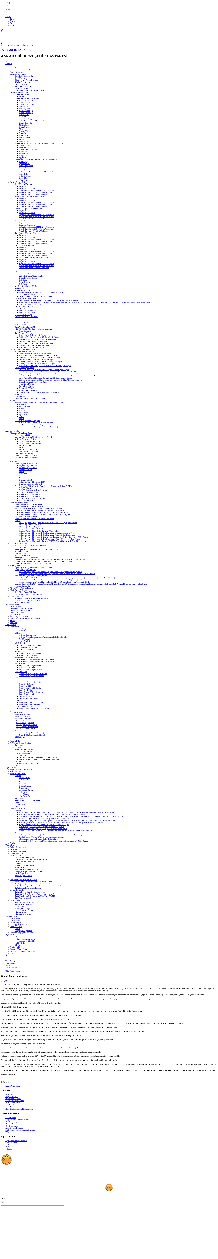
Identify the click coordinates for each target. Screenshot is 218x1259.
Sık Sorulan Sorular (17, 890)
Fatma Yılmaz (24, 147)
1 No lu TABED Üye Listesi (29, 494)
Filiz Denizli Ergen (26, 100)
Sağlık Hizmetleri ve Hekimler (21, 770)
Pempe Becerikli (25, 156)
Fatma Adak (23, 135)
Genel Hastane (20, 78)
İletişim (21, 419)
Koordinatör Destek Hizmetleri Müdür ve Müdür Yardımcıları (37, 160)
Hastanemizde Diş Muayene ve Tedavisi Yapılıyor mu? (34, 894)
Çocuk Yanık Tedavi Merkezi (25, 729)
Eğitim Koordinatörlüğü (23, 315)
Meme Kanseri (20, 867)
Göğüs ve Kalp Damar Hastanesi (26, 80)
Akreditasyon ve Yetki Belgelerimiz (27, 800)
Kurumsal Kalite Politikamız (25, 323)
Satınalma (18, 272)
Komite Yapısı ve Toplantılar (25, 749)
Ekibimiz (18, 776)
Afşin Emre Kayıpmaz (27, 119)
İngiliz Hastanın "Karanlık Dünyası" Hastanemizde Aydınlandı (41, 837)
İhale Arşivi (23, 284)
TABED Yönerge (25, 488)
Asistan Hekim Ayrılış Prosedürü (31, 443)
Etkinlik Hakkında (25, 406)
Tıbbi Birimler (10, 625)
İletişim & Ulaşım (11, 916)
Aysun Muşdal (24, 164)
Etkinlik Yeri (23, 413)
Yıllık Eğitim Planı (21, 553)
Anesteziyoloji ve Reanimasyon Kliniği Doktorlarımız (38, 659)
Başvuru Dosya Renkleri (28, 466)
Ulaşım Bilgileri (15, 923)
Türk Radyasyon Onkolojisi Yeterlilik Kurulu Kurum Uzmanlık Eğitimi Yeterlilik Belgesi (51, 372)
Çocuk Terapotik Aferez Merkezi (26, 727)
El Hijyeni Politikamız (22, 325)
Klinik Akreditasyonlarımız (24, 368)
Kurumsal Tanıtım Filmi (18, 949)
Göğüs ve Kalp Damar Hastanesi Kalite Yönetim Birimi (39, 337)
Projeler (13, 400)
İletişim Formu (15, 920)
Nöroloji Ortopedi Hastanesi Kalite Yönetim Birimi (37, 339)
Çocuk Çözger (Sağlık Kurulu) (30, 688)
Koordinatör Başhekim (23, 94)
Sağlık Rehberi (15, 855)
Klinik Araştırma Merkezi (19, 502)
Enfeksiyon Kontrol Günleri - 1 (30, 763)
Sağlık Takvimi (20, 943)
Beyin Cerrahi (20, 663)
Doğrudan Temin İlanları (28, 278)
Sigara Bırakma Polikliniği (28, 647)
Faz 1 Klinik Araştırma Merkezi (26, 517)
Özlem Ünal (23, 107)
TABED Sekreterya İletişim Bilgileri (32, 498)
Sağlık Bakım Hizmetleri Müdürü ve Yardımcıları (36, 190)
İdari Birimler (15, 270)
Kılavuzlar (23, 474)
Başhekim (22, 186)
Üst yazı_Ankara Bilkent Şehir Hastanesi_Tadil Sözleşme (39, 531)
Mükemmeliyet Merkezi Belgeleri (27, 390)
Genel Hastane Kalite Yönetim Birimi (32, 335)
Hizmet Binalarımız (12, 604)
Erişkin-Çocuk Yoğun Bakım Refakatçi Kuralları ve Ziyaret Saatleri (39, 886)
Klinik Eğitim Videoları (18, 590)
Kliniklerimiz (14, 627)
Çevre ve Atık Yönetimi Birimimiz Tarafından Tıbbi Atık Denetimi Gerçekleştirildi (48, 300)
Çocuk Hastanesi (21, 84)
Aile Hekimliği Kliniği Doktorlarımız (32, 645)
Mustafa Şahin (24, 125)
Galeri (21, 417)
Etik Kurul (14, 462)
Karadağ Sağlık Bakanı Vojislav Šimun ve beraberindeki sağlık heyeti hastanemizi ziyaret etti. (52, 814)
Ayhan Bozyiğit (24, 176)
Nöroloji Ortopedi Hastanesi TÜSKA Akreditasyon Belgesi (40, 362)
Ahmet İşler (23, 162)
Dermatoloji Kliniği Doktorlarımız (31, 702)
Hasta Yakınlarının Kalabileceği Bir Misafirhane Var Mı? (35, 896)
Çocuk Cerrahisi (25, 686)
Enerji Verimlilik (16, 394)
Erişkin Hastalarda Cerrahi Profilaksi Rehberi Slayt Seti (39, 759)
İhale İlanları (23, 280)
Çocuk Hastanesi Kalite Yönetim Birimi (33, 341)
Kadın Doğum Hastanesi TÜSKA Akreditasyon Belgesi (39, 355)
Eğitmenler (23, 415)
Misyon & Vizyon (16, 72)
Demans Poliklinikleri (22, 731)
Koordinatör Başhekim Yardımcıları (27, 98)
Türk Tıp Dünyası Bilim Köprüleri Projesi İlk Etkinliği (38, 427)
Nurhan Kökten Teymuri (28, 149)
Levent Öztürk (24, 96)
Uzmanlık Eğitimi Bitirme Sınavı (26, 449)
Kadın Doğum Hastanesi (23, 86)
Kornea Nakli (19, 863)
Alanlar (17, 929)
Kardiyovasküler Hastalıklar (25, 861)
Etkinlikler (18, 761)
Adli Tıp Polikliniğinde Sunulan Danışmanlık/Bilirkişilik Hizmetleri (43, 637)
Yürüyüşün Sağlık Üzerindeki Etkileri (28, 872)
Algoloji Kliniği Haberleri (28, 655)
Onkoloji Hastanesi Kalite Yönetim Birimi (34, 345)
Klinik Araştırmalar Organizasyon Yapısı (29, 506)
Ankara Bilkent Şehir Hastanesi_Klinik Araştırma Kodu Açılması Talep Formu (47, 533)
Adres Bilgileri (24, 641)
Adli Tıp (18, 633)
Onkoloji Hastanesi (21, 88)
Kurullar (22, 408)
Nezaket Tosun (24, 131)
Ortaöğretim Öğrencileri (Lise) (25, 570)
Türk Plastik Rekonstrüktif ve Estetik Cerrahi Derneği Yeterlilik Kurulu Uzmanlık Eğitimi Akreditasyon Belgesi (59, 376)
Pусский (8, 7)
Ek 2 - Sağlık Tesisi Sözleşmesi (30, 525)
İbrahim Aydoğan (25, 168)
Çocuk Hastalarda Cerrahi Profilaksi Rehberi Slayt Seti (38, 757)
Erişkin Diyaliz (20, 737)
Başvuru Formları (25, 470)
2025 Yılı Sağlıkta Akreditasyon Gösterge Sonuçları (33, 329)
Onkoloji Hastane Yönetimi (24, 221)
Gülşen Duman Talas (26, 105)
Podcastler (13, 953)
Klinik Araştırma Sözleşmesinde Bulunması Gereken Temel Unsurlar (43, 513)
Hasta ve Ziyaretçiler (17, 808)
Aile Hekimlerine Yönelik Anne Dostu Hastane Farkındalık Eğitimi (39, 402)
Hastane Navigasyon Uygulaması (22, 933)
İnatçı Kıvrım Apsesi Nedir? (25, 857)
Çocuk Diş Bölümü (26, 690)
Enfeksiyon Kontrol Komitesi (20, 743)
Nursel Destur (24, 784)
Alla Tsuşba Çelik (25, 796)
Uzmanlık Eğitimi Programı (24, 445)
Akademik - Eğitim (12, 431)
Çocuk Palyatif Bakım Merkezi (26, 725)
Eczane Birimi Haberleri (27, 313)
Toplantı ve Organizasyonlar (25, 939)
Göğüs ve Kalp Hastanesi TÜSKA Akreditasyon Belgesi (39, 357)
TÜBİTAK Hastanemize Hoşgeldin (27, 421)
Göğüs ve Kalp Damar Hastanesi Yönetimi (30, 196)
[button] (8, 17)
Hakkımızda (19, 68)
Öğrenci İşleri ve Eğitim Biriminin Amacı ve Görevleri (34, 568)
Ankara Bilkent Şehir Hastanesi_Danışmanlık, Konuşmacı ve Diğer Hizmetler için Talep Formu (53, 537)
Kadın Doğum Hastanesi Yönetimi (27, 233)
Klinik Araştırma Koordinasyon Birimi (28, 504)
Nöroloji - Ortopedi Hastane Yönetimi (28, 209)
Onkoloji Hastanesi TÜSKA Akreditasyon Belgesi (37, 364)
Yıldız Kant (23, 133)
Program (22, 411)
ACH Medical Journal (22, 602)
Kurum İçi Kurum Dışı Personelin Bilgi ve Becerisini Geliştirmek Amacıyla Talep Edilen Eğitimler (50, 559)
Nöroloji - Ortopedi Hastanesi (20, 610)
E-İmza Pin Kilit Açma (23, 914)
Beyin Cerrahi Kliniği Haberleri (30, 670)
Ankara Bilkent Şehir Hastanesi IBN (32, 482)
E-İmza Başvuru (20, 912)
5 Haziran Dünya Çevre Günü (30, 304)
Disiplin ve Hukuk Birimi (24, 306)
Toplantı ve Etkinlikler (27, 941)
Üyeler (21, 476)
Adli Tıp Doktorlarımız (27, 635)
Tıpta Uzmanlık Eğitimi (23, 435)
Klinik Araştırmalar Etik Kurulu (26, 464)
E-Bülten (18, 945)
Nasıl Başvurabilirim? (27, 639)
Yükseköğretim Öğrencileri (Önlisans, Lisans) (31, 576)
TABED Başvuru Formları (28, 492)
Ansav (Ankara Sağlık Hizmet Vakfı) (28, 902)
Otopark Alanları (16, 927)
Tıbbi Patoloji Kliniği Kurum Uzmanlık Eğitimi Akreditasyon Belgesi (44, 370)
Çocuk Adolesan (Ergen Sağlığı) (30, 682)
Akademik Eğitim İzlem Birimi (21, 433)
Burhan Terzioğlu (25, 123)
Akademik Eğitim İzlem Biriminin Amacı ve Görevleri (34, 437)
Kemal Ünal (23, 141)
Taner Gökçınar (24, 102)
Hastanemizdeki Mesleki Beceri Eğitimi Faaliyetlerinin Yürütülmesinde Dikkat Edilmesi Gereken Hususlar (57, 574)
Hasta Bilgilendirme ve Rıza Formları (28, 888)
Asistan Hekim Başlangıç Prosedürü (32, 441)
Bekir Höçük (23, 178)
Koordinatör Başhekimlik (24, 76)
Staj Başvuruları (15, 566)
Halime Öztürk (24, 137)
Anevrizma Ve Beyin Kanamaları (26, 869)
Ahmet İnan (23, 180)
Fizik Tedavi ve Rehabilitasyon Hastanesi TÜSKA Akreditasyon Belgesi (45, 366)
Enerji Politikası (20, 396)
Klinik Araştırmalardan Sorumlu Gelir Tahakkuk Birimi (34, 519)
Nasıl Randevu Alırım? (18, 851)
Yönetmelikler (24, 478)
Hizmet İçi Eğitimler (22, 551)
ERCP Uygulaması (21, 874)
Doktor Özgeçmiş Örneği (24, 910)
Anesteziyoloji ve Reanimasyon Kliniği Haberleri (36, 661)
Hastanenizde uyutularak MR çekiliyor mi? (30, 892)
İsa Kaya (22, 139)
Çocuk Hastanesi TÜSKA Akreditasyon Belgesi (36, 360)
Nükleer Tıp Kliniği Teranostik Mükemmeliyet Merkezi (39, 392)
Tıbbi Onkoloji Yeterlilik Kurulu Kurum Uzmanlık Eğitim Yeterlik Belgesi (45, 378)
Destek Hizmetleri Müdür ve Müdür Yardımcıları (36, 192)
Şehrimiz (13, 843)
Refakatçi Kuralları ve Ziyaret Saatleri (23, 880)
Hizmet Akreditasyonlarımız (25, 351)
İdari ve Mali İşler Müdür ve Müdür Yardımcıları (32, 121)
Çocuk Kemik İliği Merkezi (24, 723)
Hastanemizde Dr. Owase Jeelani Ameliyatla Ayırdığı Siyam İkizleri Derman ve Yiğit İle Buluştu (53, 841)
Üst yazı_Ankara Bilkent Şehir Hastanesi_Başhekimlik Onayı (41, 529)
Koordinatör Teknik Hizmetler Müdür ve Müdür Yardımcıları (36, 172)
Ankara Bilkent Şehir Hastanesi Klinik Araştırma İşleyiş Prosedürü (38, 508)
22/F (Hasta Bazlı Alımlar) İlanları (31, 276)
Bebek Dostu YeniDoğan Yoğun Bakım (33, 382)
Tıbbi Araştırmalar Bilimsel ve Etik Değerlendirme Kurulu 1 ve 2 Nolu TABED (43, 486)
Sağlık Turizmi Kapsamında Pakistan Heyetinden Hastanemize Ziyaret (44, 825)
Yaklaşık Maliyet (25, 282)
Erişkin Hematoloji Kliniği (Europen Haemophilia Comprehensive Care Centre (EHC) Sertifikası (54, 374)
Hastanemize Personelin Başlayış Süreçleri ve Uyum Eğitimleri (37, 549)
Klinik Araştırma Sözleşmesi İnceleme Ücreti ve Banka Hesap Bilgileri (44, 515)
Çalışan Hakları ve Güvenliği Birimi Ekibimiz (35, 296)
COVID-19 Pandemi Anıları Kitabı (22, 951)
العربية (7, 9)
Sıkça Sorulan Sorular (22, 586)
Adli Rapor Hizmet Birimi (24, 288)
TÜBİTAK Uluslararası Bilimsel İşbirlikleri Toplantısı (34, 423)
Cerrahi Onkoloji (21, 672)
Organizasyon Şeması (18, 74)
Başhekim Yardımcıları (27, 188)
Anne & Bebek (15, 741)
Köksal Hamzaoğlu (26, 113)
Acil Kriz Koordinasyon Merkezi (26, 286)
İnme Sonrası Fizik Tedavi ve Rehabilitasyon (31, 859)
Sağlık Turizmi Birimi (18, 774)
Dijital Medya (10, 935)
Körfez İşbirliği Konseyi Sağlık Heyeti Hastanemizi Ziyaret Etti (41, 827)
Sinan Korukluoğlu (26, 111)
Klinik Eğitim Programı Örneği (26, 455)
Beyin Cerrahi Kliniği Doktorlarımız (32, 666)
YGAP (12, 621)
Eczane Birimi (20, 309)
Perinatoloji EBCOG (26, 388)
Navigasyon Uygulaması (23, 931)
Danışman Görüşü (25, 480)
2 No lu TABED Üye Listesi (29, 496)
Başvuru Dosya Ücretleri (28, 468)
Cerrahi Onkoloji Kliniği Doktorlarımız (33, 674)
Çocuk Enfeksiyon (25, 696)
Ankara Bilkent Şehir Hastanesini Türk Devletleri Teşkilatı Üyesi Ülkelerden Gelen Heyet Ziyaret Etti (55, 831)
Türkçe (8, 3)
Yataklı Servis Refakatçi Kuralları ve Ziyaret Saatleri (33, 882)
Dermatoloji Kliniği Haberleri (29, 704)
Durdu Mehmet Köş (26, 117)
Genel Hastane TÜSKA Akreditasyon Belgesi (35, 353)
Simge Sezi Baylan (26, 790)
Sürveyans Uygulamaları (23, 751)
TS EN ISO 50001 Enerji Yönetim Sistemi (30, 398)
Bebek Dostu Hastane (27, 386)
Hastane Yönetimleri (17, 182)
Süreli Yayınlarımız (17, 596)
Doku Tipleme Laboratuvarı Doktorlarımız (34, 708)
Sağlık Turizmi (10, 768)
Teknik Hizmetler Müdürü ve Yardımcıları (34, 194)
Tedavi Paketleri (16, 772)
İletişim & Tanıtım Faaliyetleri (20, 937)
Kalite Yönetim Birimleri (23, 333)
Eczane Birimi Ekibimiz (27, 311)
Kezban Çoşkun (25, 786)
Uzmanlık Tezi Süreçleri (23, 447)
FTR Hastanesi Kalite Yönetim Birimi (32, 347)
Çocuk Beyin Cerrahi (26, 684)
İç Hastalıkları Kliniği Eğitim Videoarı (28, 594)
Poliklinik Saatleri (16, 853)
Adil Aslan (23, 792)
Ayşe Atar (22, 158)
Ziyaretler (18, 810)
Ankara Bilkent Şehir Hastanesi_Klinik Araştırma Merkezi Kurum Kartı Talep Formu (49, 539)
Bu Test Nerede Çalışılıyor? (24, 904)
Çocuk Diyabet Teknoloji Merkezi (31, 692)
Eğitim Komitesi (20, 547)
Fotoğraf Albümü (21, 804)
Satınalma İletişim (25, 274)
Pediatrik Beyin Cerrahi (27, 668)
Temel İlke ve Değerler (23, 70)
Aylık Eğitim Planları (22, 555)
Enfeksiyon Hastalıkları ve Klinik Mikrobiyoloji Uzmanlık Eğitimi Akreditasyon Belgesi (50, 380)
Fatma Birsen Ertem (26, 166)
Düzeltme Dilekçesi (26, 500)
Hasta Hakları (15, 849)
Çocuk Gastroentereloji (13, 967)
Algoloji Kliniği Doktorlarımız (30, 653)
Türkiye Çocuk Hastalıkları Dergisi (27, 600)
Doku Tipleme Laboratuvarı (25, 706)
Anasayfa (22, 404)
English (8, 5)
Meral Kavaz (23, 129)
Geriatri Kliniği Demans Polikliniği (31, 733)
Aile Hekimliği (20, 643)
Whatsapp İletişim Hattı (18, 925)
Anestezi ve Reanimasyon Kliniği (27, 657)
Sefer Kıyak (23, 151)
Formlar (17, 521)
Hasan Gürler (24, 127)
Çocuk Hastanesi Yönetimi (24, 245)
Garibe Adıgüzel (25, 145)
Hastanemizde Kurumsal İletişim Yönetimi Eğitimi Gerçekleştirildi (42, 292)
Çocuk (17, 678)
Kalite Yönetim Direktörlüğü (25, 327)
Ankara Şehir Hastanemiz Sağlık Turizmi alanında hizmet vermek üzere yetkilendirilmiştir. (51, 835)
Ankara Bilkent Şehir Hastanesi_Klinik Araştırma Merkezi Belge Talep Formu (47, 535)
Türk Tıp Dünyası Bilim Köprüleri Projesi (30, 425)
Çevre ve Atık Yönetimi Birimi (26, 298)
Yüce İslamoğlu (24, 782)
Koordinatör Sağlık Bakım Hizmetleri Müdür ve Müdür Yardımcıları (39, 143)
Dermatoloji (19, 700)
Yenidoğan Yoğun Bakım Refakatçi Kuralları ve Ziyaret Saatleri (37, 884)
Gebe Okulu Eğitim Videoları (25, 592)
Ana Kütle (13, 623)
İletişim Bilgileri (15, 918)
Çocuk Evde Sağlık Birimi (28, 698)
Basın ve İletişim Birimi (23, 290)
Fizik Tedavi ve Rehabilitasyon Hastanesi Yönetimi (33, 258)
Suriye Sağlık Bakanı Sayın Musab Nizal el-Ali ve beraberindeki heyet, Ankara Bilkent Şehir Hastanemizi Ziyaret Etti (61, 823)
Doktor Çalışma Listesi (18, 847)
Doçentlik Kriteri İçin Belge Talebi (27, 457)
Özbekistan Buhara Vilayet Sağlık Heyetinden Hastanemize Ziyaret (43, 829)
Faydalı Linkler (15, 900)
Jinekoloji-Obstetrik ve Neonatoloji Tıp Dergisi (31, 598)
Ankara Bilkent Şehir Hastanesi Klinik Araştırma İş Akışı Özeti (41, 510)
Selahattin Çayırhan (26, 170)
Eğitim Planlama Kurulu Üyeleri (26, 451)
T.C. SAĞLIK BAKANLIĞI (17, 50)
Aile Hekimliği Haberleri (28, 649)
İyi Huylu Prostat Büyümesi (25, 865)
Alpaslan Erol (24, 115)
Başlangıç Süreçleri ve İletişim (25, 439)
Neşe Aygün (23, 788)
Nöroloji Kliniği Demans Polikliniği (32, 735)
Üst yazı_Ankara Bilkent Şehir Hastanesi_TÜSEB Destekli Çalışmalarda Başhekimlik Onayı (52, 541)
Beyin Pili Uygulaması (23, 719)
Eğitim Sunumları (21, 755)
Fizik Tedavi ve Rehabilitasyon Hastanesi (29, 90)
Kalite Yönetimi (15, 321)
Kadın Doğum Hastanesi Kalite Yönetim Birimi (36, 343)
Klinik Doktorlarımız (12, 971)
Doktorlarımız (24, 631)
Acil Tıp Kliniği (20, 629)
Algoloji (17, 651)
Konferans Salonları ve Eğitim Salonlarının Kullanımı (34, 564)
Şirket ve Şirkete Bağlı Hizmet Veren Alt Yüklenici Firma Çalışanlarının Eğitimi (43, 561)
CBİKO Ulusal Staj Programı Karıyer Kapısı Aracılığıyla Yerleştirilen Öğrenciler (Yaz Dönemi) (53, 580)
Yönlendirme (10, 845)
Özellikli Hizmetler (17, 712)
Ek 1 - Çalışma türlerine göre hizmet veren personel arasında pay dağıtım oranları (48, 523)
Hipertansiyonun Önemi (23, 876)
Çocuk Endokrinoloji (26, 694)
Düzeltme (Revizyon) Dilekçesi (30, 484)
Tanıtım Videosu (20, 802)
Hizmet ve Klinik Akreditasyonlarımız (23, 349)
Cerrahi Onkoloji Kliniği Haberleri (31, 676)
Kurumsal (8, 64)
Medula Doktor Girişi (22, 908)
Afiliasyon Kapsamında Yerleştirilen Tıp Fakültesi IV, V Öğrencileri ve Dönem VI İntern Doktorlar (54, 582)
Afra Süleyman (24, 794)
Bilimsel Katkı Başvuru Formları (21, 588)
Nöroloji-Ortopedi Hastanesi (25, 82)
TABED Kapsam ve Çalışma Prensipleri (33, 490)
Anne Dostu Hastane (26, 384)
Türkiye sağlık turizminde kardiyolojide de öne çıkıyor (38, 839)
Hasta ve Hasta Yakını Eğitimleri (26, 557)
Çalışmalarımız (20, 747)
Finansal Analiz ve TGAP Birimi (26, 317)
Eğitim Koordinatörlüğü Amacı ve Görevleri (30, 545)
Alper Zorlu (23, 174)
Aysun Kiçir (23, 153)
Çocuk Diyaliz (20, 721)
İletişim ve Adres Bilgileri (24, 453)
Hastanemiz (14, 66)
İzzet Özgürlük (24, 109)
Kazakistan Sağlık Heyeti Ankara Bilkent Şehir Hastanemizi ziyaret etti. (44, 819)
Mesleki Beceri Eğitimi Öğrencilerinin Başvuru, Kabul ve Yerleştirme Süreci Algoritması (50, 572)
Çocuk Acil (23, 680)
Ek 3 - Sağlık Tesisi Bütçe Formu (31, 527)
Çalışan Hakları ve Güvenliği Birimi (27, 294)
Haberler (18, 833)
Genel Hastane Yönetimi (23, 184)
